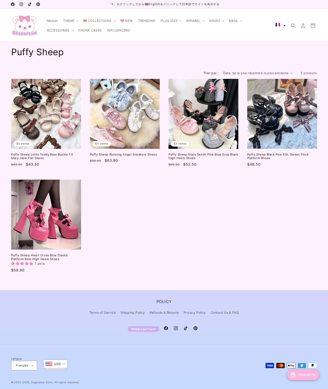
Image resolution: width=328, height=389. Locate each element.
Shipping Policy (132, 312)
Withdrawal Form (143, 329)
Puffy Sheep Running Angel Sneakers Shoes (123, 154)
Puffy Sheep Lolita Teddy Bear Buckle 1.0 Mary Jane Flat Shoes (42, 156)
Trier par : (210, 73)
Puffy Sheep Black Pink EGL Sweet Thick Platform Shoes (278, 156)
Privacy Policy (195, 312)
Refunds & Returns (164, 312)
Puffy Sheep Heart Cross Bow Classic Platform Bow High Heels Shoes (39, 257)
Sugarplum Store (42, 382)
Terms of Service (102, 312)
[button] (70, 20)
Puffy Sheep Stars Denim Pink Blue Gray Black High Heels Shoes (203, 156)
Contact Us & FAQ (225, 312)
